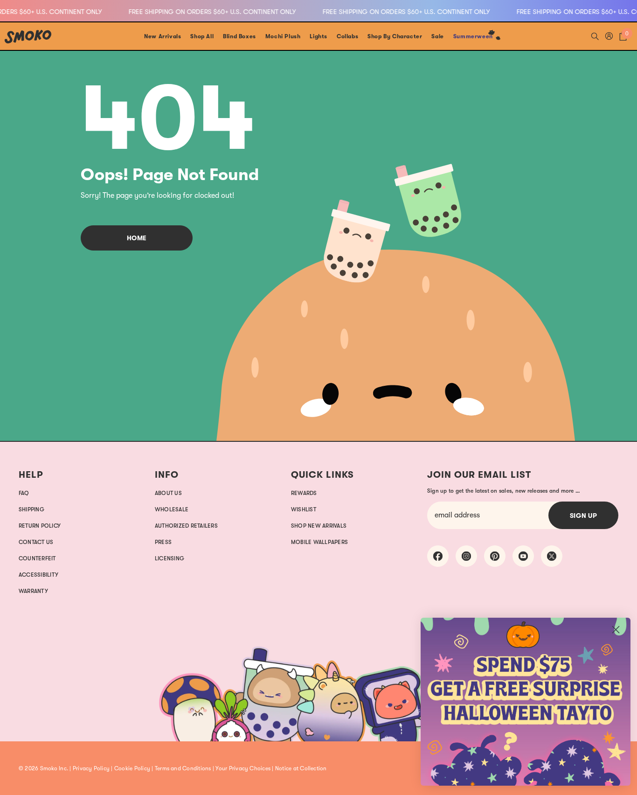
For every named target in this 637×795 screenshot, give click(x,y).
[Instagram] (466, 556)
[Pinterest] (494, 556)
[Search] (595, 36)
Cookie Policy (132, 768)
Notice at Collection (301, 768)
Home (137, 238)
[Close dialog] (616, 629)
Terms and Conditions (183, 768)
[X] (551, 556)
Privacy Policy (91, 768)
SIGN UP (583, 515)
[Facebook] (438, 556)
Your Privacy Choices (242, 768)
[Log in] (609, 36)
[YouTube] (523, 556)
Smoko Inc (53, 768)
